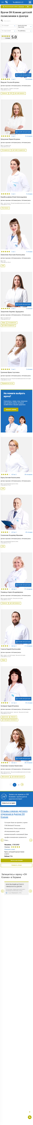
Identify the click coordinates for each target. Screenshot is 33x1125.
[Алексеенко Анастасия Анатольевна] (16, 241)
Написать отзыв (16, 865)
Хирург (4, 322)
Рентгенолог (5, 208)
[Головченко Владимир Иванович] (16, 521)
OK (28, 6)
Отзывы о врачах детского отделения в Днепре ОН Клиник (14, 814)
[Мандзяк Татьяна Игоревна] (16, 69)
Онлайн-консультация (24, 75)
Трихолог (13, 717)
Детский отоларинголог (18, 150)
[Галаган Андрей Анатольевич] (16, 635)
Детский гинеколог (19, 93)
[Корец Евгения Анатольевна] (16, 463)
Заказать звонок (11, 409)
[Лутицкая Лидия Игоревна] (16, 694)
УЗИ (11, 93)
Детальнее (21, 6)
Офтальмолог (5, 776)
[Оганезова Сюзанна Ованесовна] (16, 752)
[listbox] (8, 25)
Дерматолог (5, 717)
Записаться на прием (8, 803)
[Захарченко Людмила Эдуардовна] (16, 299)
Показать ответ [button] (9, 849)
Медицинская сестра (7, 383)
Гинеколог (4, 93)
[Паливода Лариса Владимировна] (16, 578)
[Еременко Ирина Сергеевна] (16, 358)
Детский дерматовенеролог (9, 720)
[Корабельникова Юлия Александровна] (16, 183)
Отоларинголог (6, 150)
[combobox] (8, 30)
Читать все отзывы (16, 860)
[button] (30, 1112)
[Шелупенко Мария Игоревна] (16, 125)
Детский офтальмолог (18, 776)
